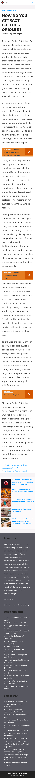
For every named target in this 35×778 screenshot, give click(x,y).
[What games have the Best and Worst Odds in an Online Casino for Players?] (6, 523)
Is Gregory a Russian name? (16, 471)
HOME (3, 10)
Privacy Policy (12, 773)
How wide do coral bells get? (15, 701)
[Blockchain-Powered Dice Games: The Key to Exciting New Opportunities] (6, 483)
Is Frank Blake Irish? (12, 647)
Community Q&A (11, 10)
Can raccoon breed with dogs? (16, 755)
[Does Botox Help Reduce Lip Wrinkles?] (6, 513)
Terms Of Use (22, 773)
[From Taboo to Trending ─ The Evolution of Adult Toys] (6, 503)
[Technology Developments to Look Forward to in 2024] (6, 493)
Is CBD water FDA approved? (15, 738)
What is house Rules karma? (15, 623)
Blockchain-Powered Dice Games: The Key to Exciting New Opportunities (22, 482)
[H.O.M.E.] (5, 2)
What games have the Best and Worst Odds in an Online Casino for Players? (22, 521)
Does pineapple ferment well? (16, 730)
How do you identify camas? (15, 741)
